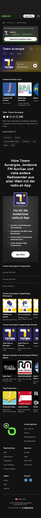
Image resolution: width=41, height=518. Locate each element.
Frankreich (26, 141)
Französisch (7, 137)
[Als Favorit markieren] (31, 49)
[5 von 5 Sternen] (17, 116)
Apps (26, 456)
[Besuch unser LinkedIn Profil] (26, 480)
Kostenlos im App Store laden (20, 39)
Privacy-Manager (9, 469)
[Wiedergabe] (35, 65)
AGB (5, 452)
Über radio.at (28, 429)
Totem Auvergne (22, 67)
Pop (5, 54)
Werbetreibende (29, 437)
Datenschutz (8, 456)
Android (6, 488)
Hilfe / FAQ (28, 461)
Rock (19, 54)
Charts (12, 54)
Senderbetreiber (30, 441)
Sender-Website (8, 131)
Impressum (8, 461)
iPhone (6, 480)
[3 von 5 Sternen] (10, 116)
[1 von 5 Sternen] (4, 116)
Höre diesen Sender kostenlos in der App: (19, 28)
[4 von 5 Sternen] (13, 116)
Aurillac (17, 137)
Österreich (22, 499)
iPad (5, 484)
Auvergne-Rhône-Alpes (11, 141)
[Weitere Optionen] (37, 49)
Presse (26, 433)
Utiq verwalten (9, 465)
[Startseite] (4, 22)
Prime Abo (27, 465)
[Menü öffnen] (38, 16)
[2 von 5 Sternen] (7, 116)
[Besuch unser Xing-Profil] (31, 480)
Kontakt (27, 452)
